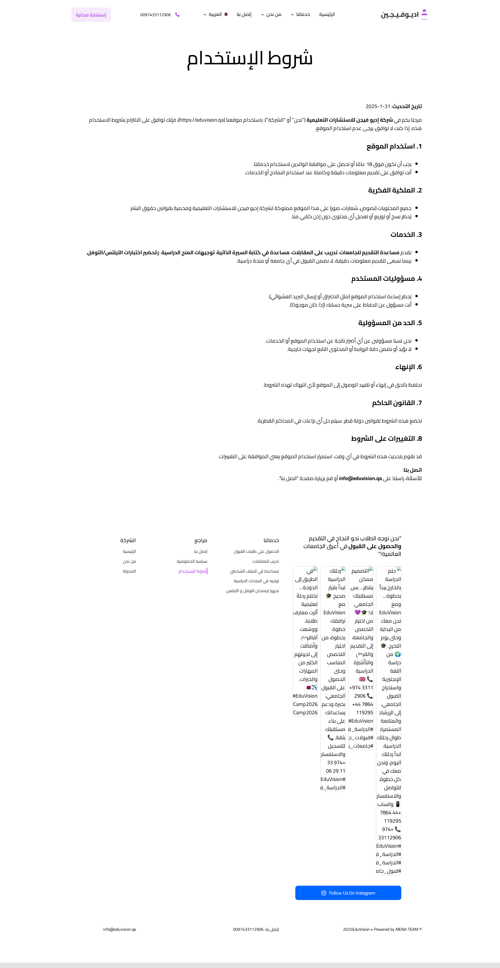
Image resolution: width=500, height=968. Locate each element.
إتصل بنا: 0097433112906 (256, 929)
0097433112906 (155, 14)
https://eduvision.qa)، (200, 120)
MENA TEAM (407, 929)
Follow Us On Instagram (352, 893)
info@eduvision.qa (360, 478)
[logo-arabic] (405, 12)
